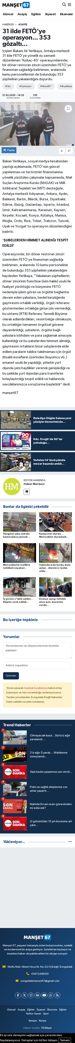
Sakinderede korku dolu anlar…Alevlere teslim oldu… (54, 568)
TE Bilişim (46, 1028)
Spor (46, 1013)
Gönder (11, 675)
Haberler (8, 24)
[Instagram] (31, 995)
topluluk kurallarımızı (36, 688)
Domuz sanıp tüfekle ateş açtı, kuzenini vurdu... (52, 602)
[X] (24, 995)
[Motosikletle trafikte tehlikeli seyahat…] (19, 552)
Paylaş (11, 150)
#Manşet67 (45, 86)
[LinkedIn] (38, 995)
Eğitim (36, 14)
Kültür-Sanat (33, 1013)
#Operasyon (25, 86)
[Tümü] (70, 841)
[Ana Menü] (69, 4)
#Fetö (8, 86)
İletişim (33, 1020)
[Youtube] (44, 995)
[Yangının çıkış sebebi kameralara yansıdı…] (19, 521)
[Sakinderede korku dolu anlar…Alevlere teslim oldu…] (55, 552)
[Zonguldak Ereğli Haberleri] (16, 5)
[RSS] (57, 995)
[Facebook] (18, 995)
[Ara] (64, 4)
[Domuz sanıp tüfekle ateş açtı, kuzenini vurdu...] (55, 586)
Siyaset (50, 14)
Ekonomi (66, 14)
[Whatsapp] (51, 995)
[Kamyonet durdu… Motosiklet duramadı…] (55, 521)
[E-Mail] (27, 492)
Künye (42, 1020)
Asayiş (22, 14)
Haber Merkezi (34, 484)
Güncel (8, 14)
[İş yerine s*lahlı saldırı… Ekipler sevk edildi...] (19, 586)
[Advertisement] (37, 887)
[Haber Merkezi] (12, 486)
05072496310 (40, 973)
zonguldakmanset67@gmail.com (39, 981)
